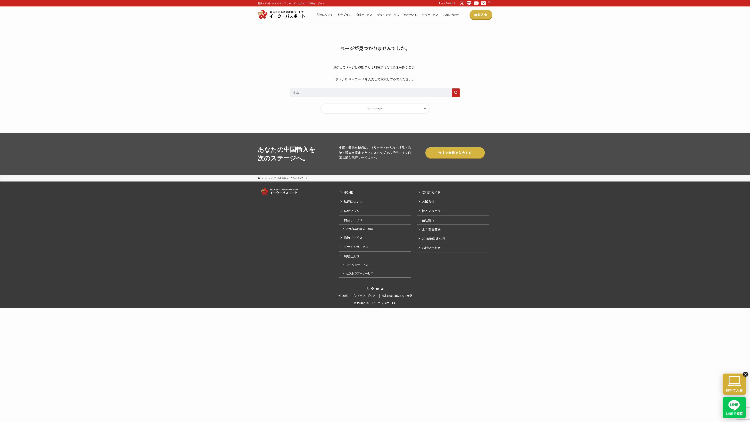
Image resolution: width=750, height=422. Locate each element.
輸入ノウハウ (431, 210)
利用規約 (343, 295)
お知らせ (428, 201)
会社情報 (428, 220)
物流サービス (353, 237)
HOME (348, 192)
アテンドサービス (357, 265)
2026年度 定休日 (433, 238)
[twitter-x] (461, 3)
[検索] (489, 2)
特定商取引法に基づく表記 (397, 295)
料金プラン (351, 210)
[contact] (483, 3)
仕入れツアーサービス (359, 273)
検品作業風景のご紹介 (359, 229)
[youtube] (476, 3)
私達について (353, 201)
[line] (469, 3)
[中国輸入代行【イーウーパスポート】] (282, 15)
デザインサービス (356, 246)
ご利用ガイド (431, 192)
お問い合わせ (431, 247)
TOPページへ (374, 108)
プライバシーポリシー (365, 295)
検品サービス (353, 220)
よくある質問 (431, 229)
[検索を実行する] (456, 92)
